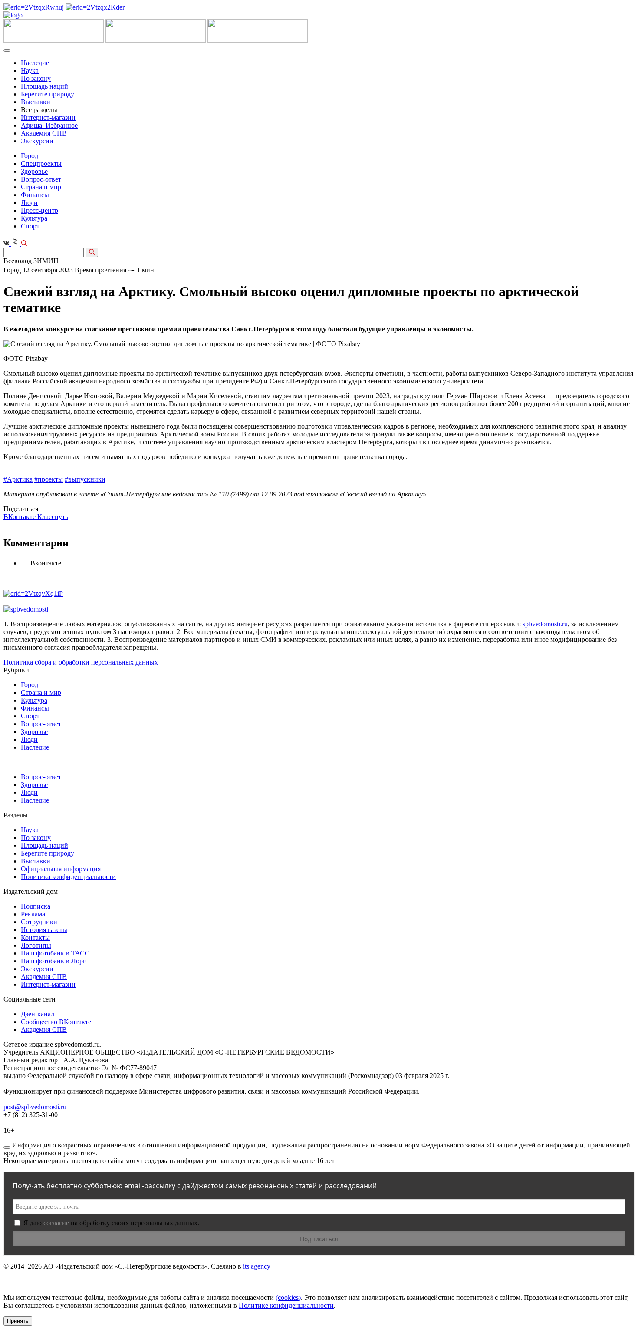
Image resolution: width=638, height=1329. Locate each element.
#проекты (48, 479)
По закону (36, 78)
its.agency (256, 1266)
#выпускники (85, 479)
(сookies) (288, 1297)
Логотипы (36, 945)
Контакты (35, 937)
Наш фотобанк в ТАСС (55, 953)
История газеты (44, 929)
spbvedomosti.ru (545, 624)
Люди (29, 202)
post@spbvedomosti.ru (34, 1107)
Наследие (35, 62)
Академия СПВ (44, 133)
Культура (34, 218)
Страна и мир (41, 187)
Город (29, 155)
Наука (30, 70)
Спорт (30, 226)
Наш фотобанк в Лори (54, 961)
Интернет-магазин (48, 117)
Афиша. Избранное (49, 125)
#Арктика (18, 479)
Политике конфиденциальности (286, 1305)
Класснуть (52, 516)
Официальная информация (61, 869)
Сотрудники (39, 922)
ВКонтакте (20, 516)
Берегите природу (47, 94)
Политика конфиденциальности (68, 876)
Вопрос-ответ (41, 179)
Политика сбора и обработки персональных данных (80, 662)
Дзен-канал (37, 1014)
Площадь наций (44, 86)
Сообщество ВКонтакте (56, 1021)
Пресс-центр (39, 210)
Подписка (35, 906)
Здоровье (34, 171)
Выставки (35, 102)
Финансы (35, 194)
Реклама (33, 914)
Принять (18, 1321)
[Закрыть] (6, 1147)
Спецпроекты (41, 163)
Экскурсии (37, 141)
